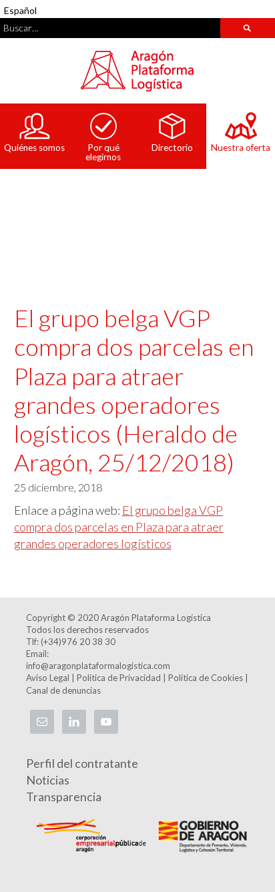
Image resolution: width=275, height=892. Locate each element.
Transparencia (63, 796)
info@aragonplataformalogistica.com (98, 665)
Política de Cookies (205, 677)
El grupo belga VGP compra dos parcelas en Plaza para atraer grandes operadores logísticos (119, 527)
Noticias (47, 779)
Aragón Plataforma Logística (137, 70)
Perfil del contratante (82, 763)
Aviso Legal (47, 677)
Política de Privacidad (119, 677)
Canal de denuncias (63, 690)
